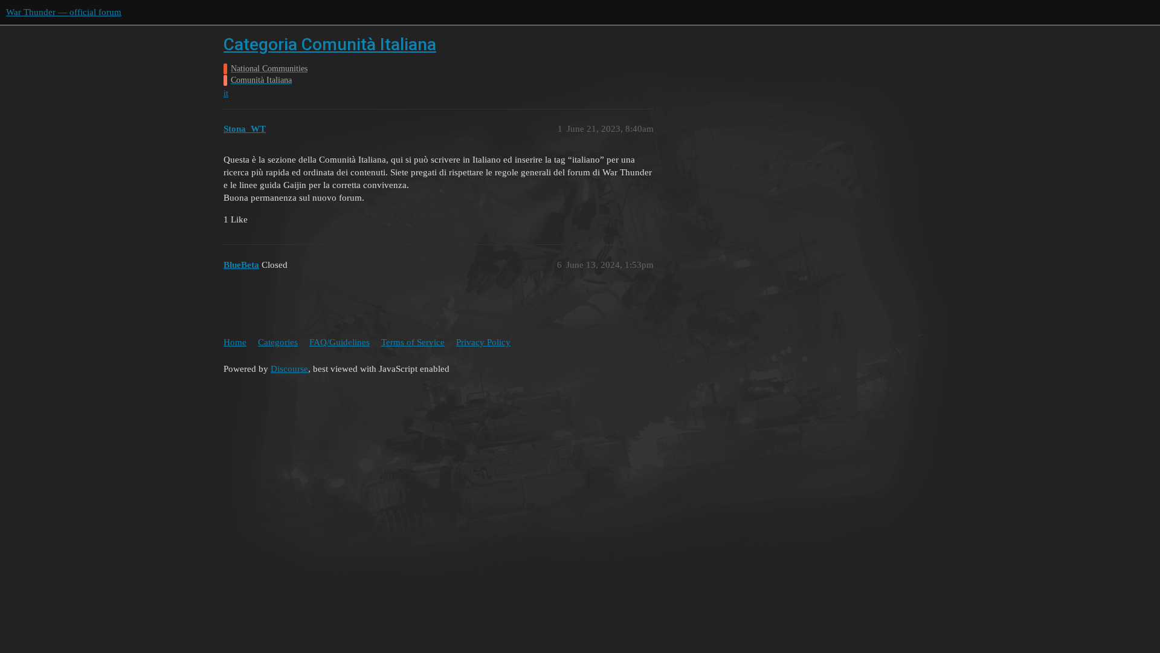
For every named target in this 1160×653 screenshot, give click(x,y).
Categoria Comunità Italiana (330, 44)
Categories (278, 342)
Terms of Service (413, 342)
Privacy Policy (483, 342)
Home (235, 342)
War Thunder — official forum (63, 12)
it (226, 93)
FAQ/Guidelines (339, 342)
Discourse (289, 369)
